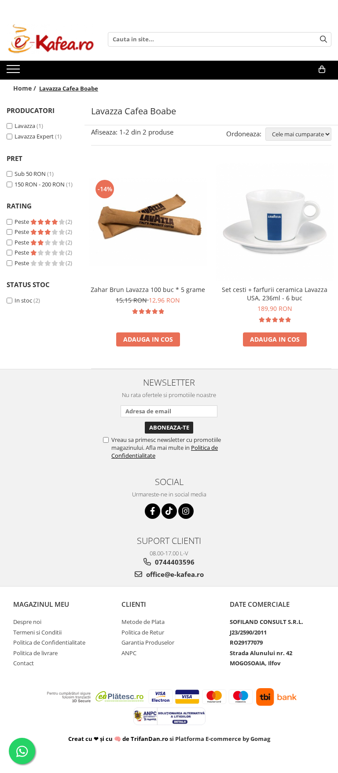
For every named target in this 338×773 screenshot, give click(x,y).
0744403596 (174, 562)
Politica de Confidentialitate (49, 642)
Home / (25, 88)
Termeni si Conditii (37, 632)
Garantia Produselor (147, 642)
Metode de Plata (143, 622)
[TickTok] (169, 511)
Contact (23, 663)
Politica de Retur (142, 632)
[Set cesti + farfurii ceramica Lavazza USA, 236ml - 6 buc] (275, 222)
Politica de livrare (35, 653)
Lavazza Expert (34, 136)
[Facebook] (152, 511)
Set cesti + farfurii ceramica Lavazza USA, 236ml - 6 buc (274, 293)
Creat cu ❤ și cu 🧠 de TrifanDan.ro (118, 739)
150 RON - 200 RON (40, 184)
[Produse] (14, 71)
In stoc (23, 300)
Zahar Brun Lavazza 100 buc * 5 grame (148, 289)
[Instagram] (186, 511)
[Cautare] (323, 39)
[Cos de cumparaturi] (321, 69)
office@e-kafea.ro (174, 574)
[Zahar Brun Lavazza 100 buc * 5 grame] (148, 222)
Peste (22, 222)
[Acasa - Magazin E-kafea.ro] (51, 39)
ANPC (128, 653)
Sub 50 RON (30, 174)
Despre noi (27, 622)
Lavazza (25, 126)
